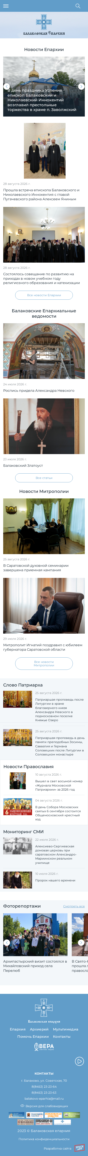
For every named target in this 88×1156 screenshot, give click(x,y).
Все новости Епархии (44, 295)
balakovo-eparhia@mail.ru (44, 1098)
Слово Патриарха (23, 685)
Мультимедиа (65, 1029)
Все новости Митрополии (44, 663)
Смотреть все (74, 906)
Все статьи (44, 478)
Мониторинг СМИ (23, 831)
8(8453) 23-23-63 (44, 1092)
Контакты (62, 1037)
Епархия (18, 1029)
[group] (44, 87)
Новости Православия (28, 766)
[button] (6, 86)
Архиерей (39, 1029)
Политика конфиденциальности (44, 1139)
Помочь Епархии (32, 1037)
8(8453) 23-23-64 (44, 1086)
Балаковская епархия (44, 34)
